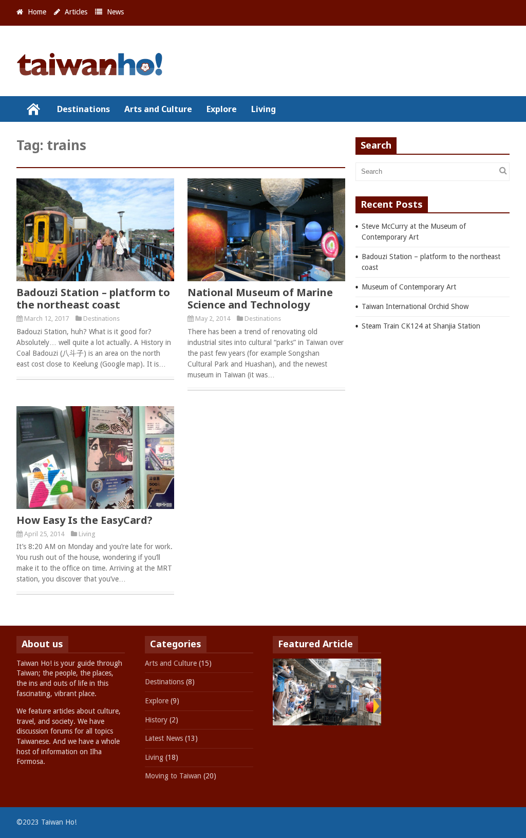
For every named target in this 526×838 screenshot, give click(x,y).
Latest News (164, 738)
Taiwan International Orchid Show (415, 306)
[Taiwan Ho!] (93, 71)
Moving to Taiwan (173, 776)
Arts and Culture (158, 109)
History (156, 720)
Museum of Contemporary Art (409, 287)
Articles (76, 12)
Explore (221, 109)
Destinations (83, 109)
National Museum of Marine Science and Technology (260, 298)
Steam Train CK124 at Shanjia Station (421, 326)
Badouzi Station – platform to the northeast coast (93, 298)
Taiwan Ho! (33, 109)
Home (37, 12)
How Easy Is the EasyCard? (84, 520)
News (115, 12)
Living (263, 109)
